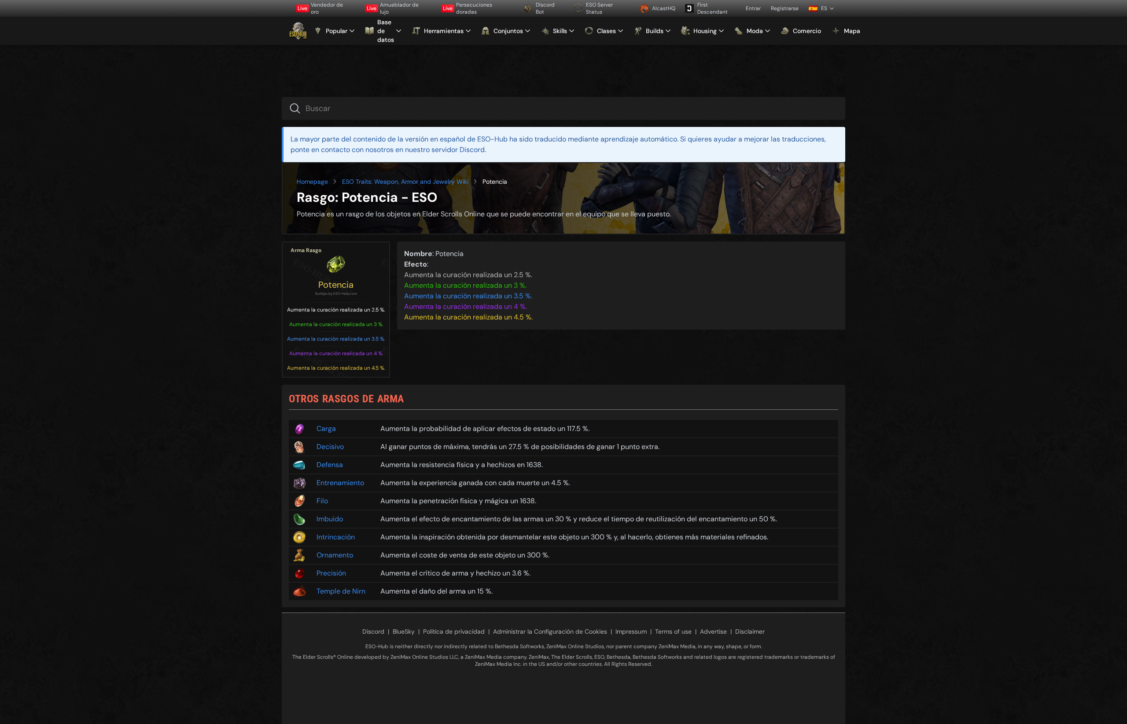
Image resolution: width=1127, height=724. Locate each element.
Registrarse (785, 8)
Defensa (330, 464)
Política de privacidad (454, 631)
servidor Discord (458, 149)
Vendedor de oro (320, 8)
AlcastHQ (663, 8)
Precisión (331, 573)
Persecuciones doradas (467, 8)
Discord (373, 631)
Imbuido (330, 519)
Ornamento (335, 555)
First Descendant (712, 8)
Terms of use (673, 631)
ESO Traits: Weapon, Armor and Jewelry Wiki (405, 182)
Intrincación (336, 537)
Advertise (713, 631)
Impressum (631, 631)
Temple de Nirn (341, 591)
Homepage (312, 182)
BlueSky (404, 631)
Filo (322, 500)
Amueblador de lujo (393, 8)
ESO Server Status (599, 8)
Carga (326, 428)
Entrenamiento (340, 482)
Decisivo (330, 446)
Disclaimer (750, 631)
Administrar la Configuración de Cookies (550, 631)
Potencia (336, 284)
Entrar (753, 8)
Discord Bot (545, 8)
